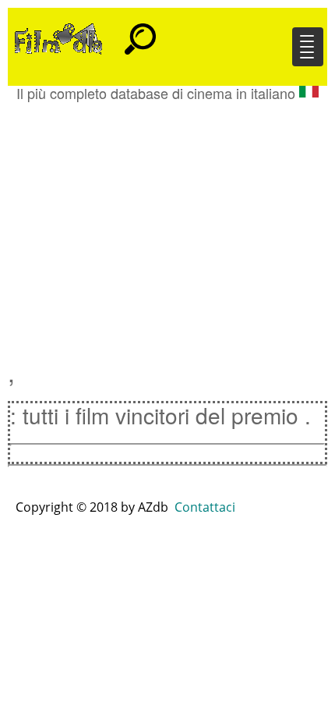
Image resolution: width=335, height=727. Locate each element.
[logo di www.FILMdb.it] (58, 37)
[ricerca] (140, 32)
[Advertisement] (167, 222)
